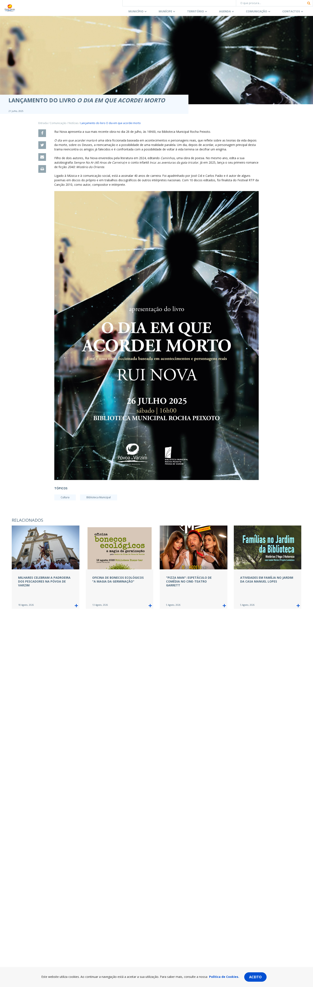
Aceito (255, 977)
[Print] (42, 169)
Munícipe (165, 11)
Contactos (291, 11)
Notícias (73, 123)
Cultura (65, 497)
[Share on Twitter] (42, 145)
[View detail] (76, 605)
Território (195, 11)
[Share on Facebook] (42, 133)
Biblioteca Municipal (98, 497)
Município (136, 11)
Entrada (43, 123)
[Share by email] (42, 157)
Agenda (225, 11)
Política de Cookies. (224, 977)
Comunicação (256, 11)
